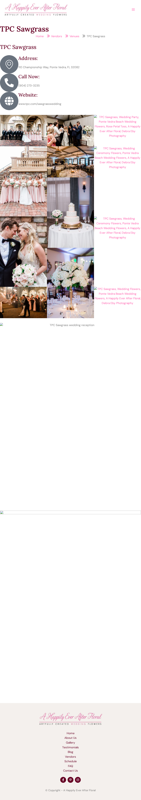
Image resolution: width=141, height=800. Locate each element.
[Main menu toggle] (133, 9)
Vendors (70, 757)
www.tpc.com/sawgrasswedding (39, 104)
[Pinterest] (70, 780)
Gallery (70, 742)
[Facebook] (63, 780)
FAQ (70, 766)
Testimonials (70, 747)
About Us (70, 738)
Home (71, 733)
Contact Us (70, 771)
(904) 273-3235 (29, 85)
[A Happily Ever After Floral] (70, 718)
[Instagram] (78, 780)
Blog (70, 752)
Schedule (70, 761)
